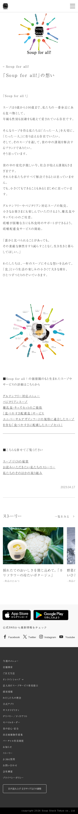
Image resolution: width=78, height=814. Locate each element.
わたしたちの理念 (12, 697)
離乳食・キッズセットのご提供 (22, 407)
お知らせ (7, 747)
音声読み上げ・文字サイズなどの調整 (24, 788)
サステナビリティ (11, 710)
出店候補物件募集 (13, 734)
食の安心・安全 (11, 728)
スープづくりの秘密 (16, 461)
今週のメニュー (11, 661)
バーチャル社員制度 (13, 740)
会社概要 (8, 771)
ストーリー (8, 753)
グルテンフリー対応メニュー (21, 396)
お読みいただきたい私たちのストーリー (29, 467)
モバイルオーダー (11, 722)
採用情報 (8, 691)
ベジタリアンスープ (15, 402)
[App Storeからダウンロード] (16, 615)
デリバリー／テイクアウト (15, 716)
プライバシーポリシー (13, 777)
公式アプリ (8, 704)
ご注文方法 (9, 673)
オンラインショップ (11, 679)
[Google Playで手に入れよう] (50, 615)
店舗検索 (8, 667)
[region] (39, 558)
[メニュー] (72, 6)
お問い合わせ (10, 765)
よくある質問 (9, 759)
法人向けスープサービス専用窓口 (20, 685)
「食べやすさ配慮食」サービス (23, 413)
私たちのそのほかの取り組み (22, 473)
